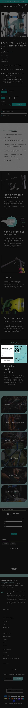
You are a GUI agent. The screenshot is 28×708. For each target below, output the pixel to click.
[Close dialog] (26, 345)
